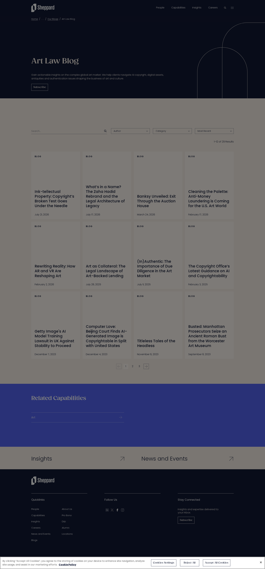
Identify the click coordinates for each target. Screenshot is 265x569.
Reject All (190, 562)
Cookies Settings (163, 562)
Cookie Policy (67, 564)
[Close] (260, 562)
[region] (132, 563)
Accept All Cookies (217, 562)
